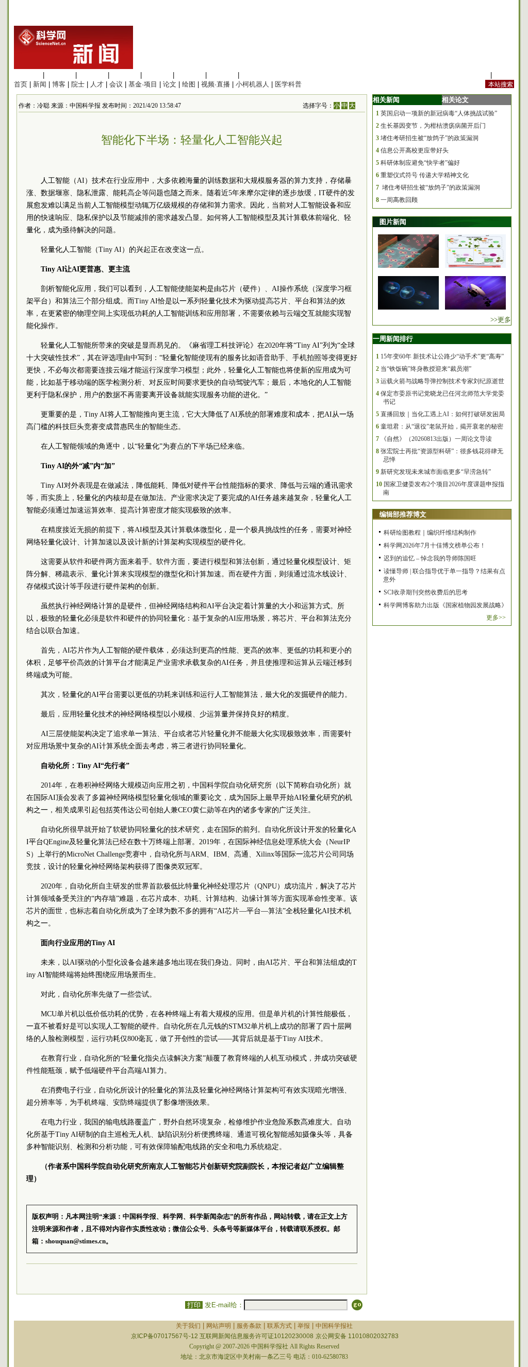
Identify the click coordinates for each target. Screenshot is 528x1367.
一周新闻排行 (393, 339)
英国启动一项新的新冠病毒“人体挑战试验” (439, 113)
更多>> (496, 617)
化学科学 (92, 75)
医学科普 (288, 84)
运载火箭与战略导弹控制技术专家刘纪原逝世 (442, 381)
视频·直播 (215, 84)
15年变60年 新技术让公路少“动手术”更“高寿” (442, 356)
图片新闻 (393, 222)
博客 (58, 84)
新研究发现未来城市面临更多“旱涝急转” (436, 471)
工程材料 (124, 75)
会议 (116, 84)
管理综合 (254, 75)
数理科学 (222, 75)
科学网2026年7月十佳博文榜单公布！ (435, 545)
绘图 (188, 84)
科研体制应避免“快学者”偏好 (420, 162)
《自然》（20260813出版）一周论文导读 (436, 438)
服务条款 (249, 1325)
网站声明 (218, 1325)
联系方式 (279, 1325)
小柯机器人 (252, 84)
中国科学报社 (334, 1325)
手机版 (504, 75)
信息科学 (157, 75)
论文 (169, 84)
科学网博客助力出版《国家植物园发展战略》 (445, 605)
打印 (194, 1305)
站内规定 (474, 75)
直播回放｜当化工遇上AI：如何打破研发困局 (443, 414)
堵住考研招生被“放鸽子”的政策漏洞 (429, 138)
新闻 (39, 84)
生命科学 (27, 75)
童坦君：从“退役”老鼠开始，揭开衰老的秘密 (442, 426)
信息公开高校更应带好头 (415, 150)
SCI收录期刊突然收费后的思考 (426, 592)
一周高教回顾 (399, 199)
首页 (20, 84)
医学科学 (59, 75)
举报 (304, 1325)
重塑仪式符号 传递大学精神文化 (425, 175)
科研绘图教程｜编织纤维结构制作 (430, 532)
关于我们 (188, 1325)
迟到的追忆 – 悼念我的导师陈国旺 (430, 558)
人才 (97, 84)
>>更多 (500, 319)
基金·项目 (142, 84)
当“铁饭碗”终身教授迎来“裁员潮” (426, 368)
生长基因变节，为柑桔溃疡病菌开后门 (433, 125)
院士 (78, 84)
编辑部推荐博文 (403, 514)
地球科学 (189, 75)
